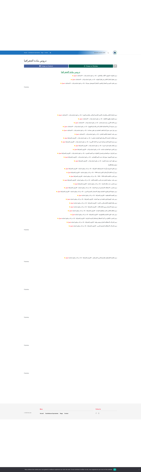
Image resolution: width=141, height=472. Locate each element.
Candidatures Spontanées (34, 52)
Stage (42, 52)
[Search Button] (50, 53)
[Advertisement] (70, 13)
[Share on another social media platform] (115, 66)
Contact (46, 52)
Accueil (25, 52)
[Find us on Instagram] (98, 413)
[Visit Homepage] (115, 53)
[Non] (139, 469)
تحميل (75, 75)
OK (115, 469)
